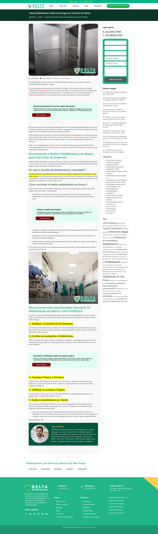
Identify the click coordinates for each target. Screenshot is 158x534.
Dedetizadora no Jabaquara (110, 259)
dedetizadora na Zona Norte (121, 252)
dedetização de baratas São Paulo (116, 269)
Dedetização (110, 165)
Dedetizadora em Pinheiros (109, 249)
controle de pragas (112, 162)
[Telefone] (55, 486)
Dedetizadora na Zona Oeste (110, 254)
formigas (57, 145)
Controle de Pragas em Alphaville (111, 235)
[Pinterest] (42, 514)
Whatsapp (89, 486)
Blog (86, 6)
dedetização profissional (115, 283)
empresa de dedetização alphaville (120, 296)
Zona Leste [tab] (33, 469)
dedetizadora (44, 90)
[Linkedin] (38, 514)
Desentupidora (111, 189)
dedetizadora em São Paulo (115, 180)
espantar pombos (112, 299)
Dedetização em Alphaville (110, 273)
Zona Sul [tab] (70, 469)
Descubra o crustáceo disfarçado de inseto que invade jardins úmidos (115, 125)
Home (51, 6)
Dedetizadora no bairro (113, 182)
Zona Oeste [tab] (45, 469)
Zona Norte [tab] (58, 469)
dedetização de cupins (109, 271)
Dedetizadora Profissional (114, 184)
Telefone (62, 486)
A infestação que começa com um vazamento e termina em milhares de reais (115, 144)
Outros (108, 200)
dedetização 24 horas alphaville (114, 265)
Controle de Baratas (112, 228)
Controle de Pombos (113, 160)
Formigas (109, 193)
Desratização (110, 191)
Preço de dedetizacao (113, 202)
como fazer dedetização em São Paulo (116, 225)
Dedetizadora (110, 169)
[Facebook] (30, 514)
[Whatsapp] (81, 486)
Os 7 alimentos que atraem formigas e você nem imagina (113, 151)
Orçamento (98, 6)
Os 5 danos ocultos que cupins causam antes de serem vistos (114, 118)
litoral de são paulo (112, 197)
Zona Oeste (110, 211)
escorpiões (105, 299)
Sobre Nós (63, 6)
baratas (51, 145)
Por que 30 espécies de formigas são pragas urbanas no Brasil (115, 99)
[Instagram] (26, 514)
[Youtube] (46, 514)
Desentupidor (109, 291)
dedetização (33, 95)
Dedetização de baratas (114, 167)
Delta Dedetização (110, 286)
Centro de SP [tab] (82, 469)
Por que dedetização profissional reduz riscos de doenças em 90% (115, 137)
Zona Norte (110, 208)
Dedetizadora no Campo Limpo (119, 256)
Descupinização (111, 186)
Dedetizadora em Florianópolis (116, 175)
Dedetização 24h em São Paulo (110, 267)
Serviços (76, 6)
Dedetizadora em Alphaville (114, 247)
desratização (107, 293)
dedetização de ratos (121, 271)
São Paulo (109, 204)
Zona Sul (109, 213)
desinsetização (117, 291)
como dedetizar (110, 223)
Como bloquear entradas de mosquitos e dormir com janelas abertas (114, 111)
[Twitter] (34, 514)
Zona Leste (110, 206)
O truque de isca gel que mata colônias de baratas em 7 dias (114, 132)
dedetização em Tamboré (114, 280)
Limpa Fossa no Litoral (113, 195)
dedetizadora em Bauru (71, 137)
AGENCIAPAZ (82, 531)
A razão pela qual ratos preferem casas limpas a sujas (115, 105)
